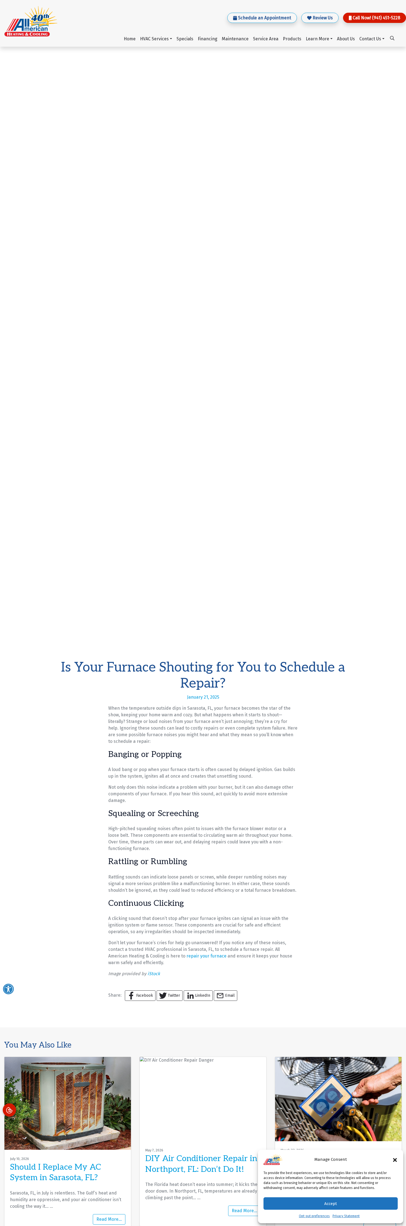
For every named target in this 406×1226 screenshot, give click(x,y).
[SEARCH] (393, 36)
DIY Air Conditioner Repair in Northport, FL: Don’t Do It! (201, 1164)
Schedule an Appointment (264, 17)
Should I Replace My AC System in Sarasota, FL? (55, 1172)
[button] (395, 1159)
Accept (330, 1203)
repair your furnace (206, 956)
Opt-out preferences (314, 1216)
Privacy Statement (346, 1216)
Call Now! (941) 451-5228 (376, 17)
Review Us (323, 17)
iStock (153, 973)
